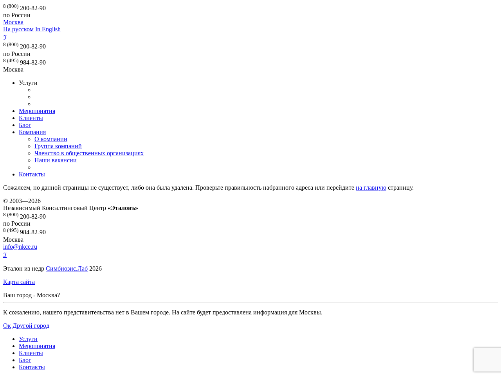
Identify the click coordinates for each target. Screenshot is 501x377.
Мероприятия (37, 111)
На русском (18, 29)
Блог (25, 125)
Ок (7, 325)
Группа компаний (58, 146)
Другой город (31, 325)
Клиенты (31, 118)
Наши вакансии (55, 160)
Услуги (28, 339)
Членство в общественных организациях (89, 153)
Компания (32, 132)
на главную (371, 187)
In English (48, 29)
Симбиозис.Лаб (67, 268)
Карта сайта (19, 281)
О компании (50, 139)
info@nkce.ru (20, 246)
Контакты (32, 174)
